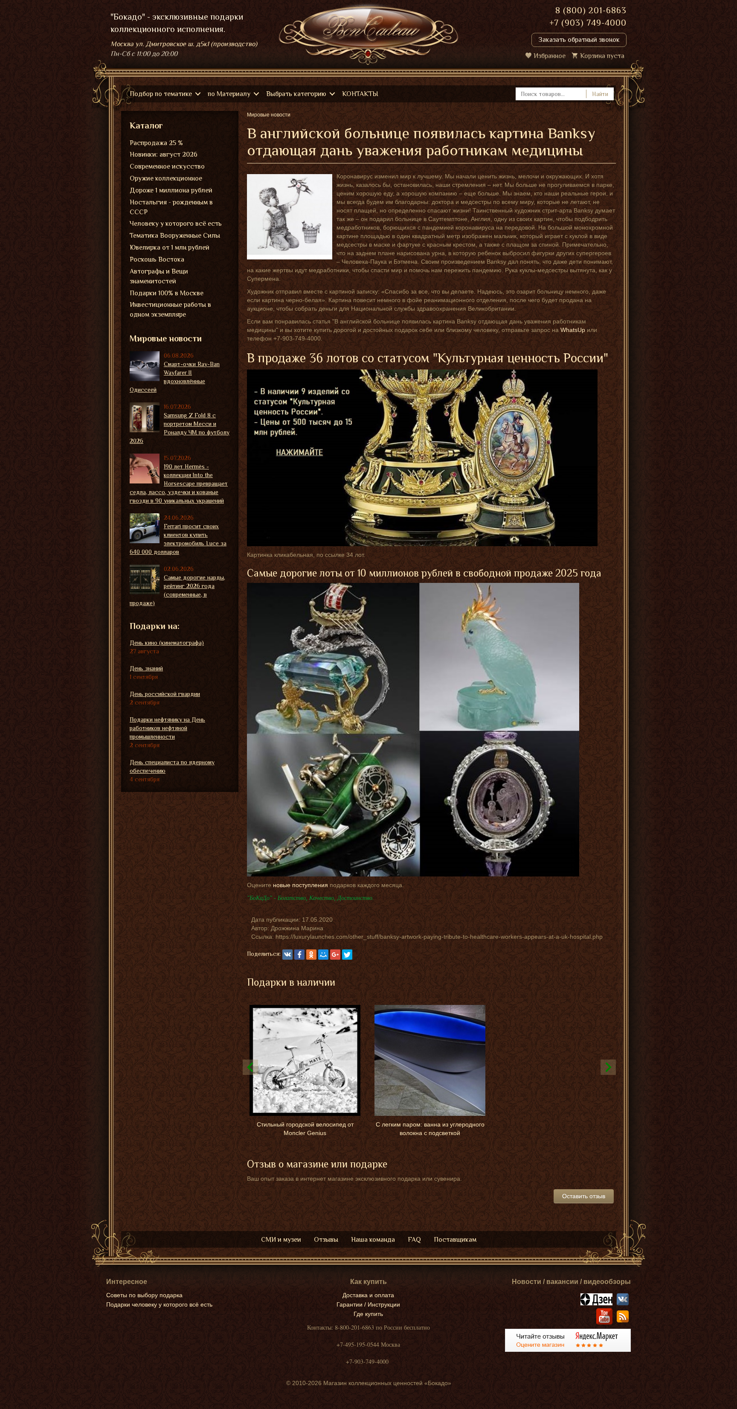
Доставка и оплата (368, 1295)
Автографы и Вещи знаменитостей (159, 276)
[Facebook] (299, 954)
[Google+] (335, 954)
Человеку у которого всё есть (176, 223)
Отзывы (326, 1239)
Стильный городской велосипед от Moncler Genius (305, 1128)
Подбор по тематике (161, 94)
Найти (600, 93)
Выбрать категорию (296, 94)
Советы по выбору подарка (144, 1295)
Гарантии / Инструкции (368, 1304)
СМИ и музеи (281, 1239)
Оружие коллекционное (166, 178)
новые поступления (300, 885)
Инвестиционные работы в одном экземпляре (170, 309)
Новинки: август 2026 (163, 154)
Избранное (550, 56)
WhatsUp (572, 329)
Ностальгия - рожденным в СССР (171, 207)
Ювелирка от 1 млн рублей (169, 247)
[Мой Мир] (323, 954)
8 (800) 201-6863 (591, 10)
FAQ (414, 1239)
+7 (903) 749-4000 (588, 22)
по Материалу (229, 94)
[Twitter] (347, 954)
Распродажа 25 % (156, 143)
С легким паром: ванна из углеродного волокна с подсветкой (430, 1128)
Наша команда (373, 1239)
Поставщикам (455, 1239)
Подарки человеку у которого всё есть (159, 1304)
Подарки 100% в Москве (166, 293)
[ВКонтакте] (287, 954)
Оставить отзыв (583, 1196)
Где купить (368, 1313)
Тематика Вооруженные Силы (175, 235)
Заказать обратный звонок (579, 40)
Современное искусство (167, 166)
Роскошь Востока (157, 259)
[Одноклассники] (311, 954)
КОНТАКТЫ (360, 94)
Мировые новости (166, 338)
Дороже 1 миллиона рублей (171, 190)
